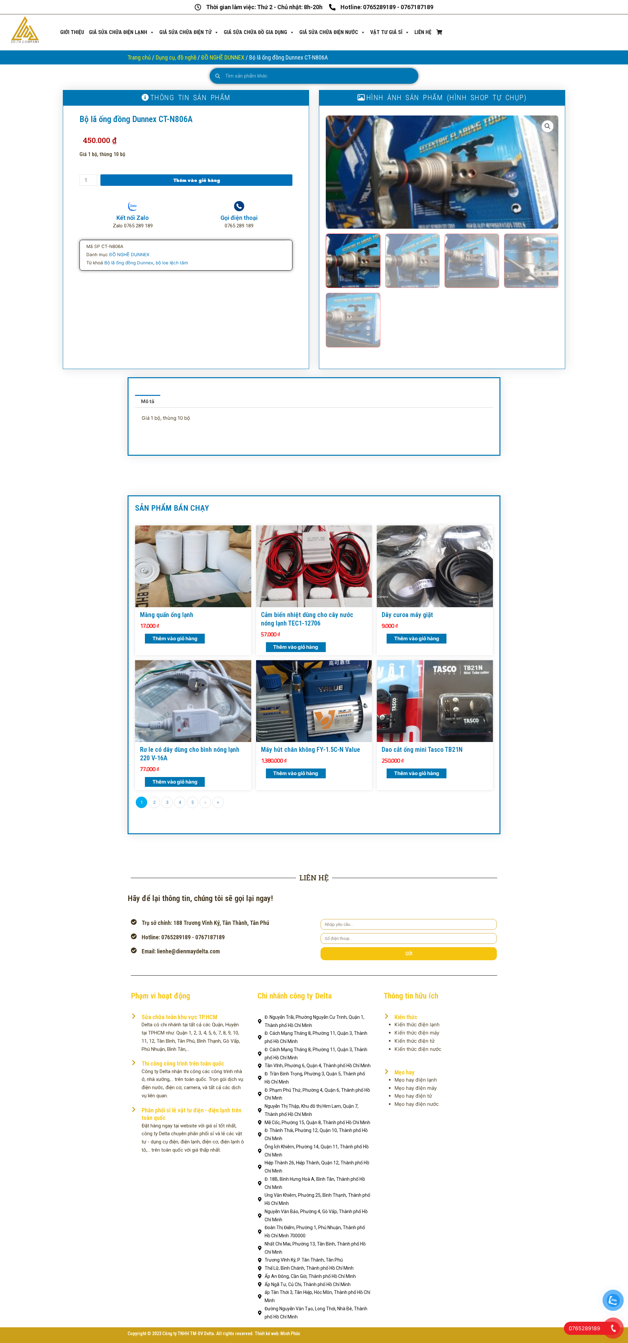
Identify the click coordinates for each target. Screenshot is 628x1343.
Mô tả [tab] (147, 401)
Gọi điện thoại (239, 217)
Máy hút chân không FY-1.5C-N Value (310, 749)
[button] (547, 126)
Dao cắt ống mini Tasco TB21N (422, 749)
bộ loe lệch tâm (172, 262)
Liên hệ (422, 32)
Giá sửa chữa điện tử (185, 32)
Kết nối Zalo (132, 217)
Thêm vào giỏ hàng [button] (175, 638)
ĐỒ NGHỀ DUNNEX (222, 57)
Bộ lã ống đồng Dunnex (128, 262)
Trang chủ (139, 57)
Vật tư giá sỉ (386, 32)
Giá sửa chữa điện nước (328, 32)
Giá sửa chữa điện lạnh (118, 32)
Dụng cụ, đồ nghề (176, 57)
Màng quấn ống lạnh (166, 615)
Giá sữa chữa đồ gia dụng (255, 32)
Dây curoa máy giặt (407, 615)
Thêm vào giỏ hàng (196, 180)
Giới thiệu (72, 32)
